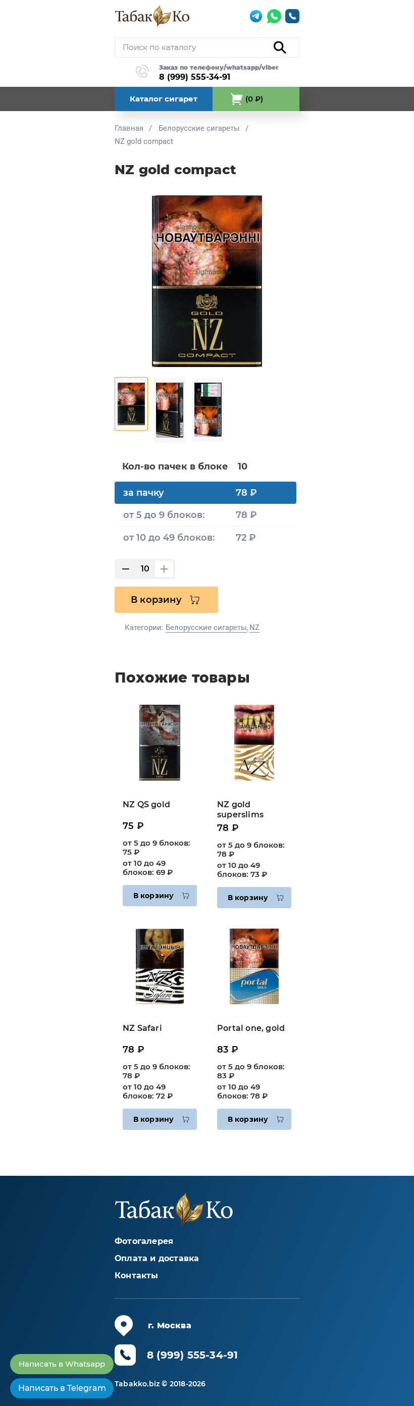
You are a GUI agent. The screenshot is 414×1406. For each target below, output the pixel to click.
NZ (254, 627)
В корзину (156, 599)
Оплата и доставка (157, 1258)
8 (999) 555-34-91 (194, 77)
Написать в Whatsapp (62, 1364)
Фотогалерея (144, 1241)
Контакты (137, 1275)
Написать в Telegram (62, 1388)
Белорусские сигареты (206, 627)
